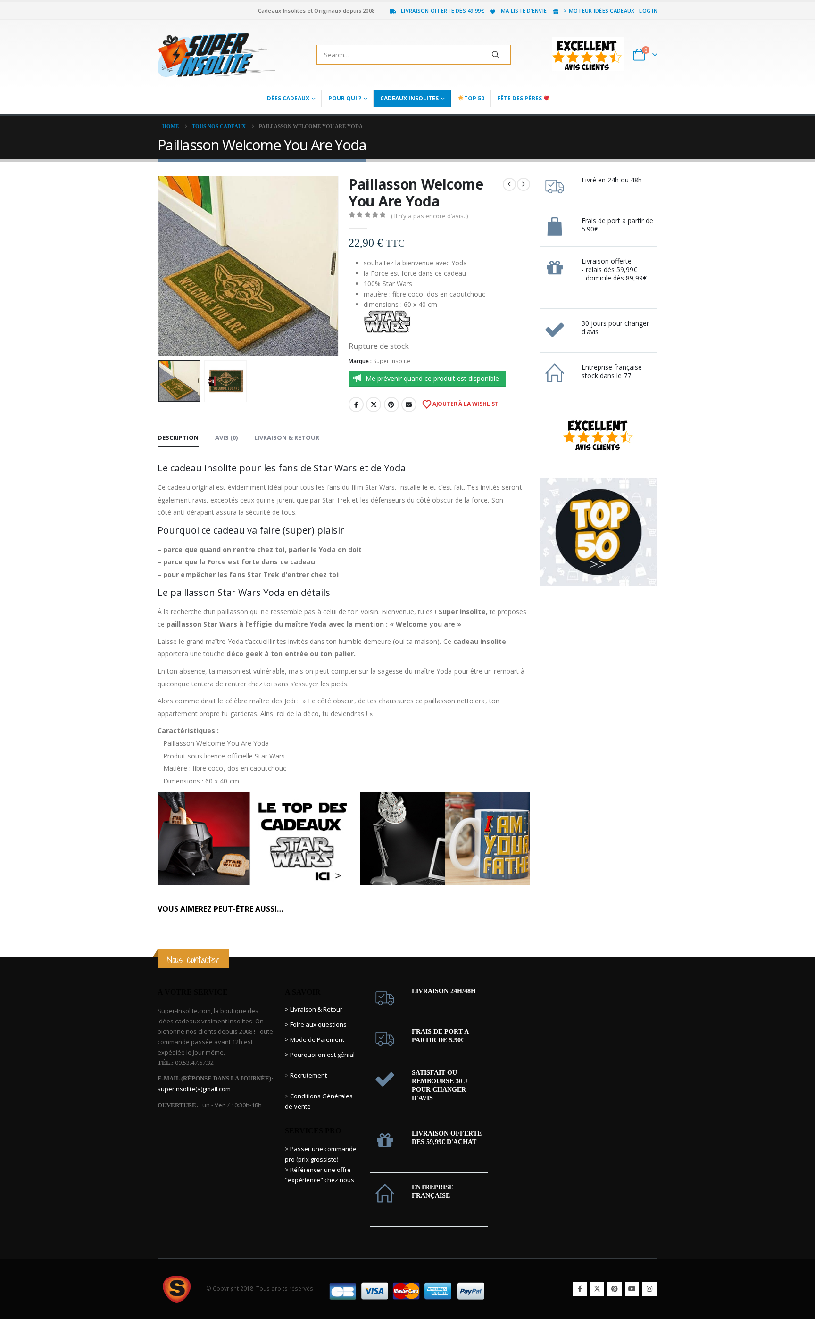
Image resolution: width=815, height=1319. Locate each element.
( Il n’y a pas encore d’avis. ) (429, 216)
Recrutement (308, 1075)
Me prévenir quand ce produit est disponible (432, 378)
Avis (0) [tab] (226, 437)
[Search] (495, 54)
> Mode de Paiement (314, 1039)
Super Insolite (391, 361)
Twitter (373, 404)
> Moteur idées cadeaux (599, 10)
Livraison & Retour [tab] (286, 437)
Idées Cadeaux (287, 98)
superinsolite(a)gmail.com (194, 1089)
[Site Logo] (216, 55)
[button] (160, 266)
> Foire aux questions (316, 1024)
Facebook (356, 404)
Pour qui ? (344, 98)
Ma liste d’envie (524, 10)
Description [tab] (178, 437)
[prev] (509, 184)
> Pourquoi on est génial (320, 1054)
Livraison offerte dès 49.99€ (442, 10)
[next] (523, 184)
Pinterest (391, 404)
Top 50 (474, 98)
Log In (648, 10)
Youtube (632, 1289)
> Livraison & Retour (313, 1009)
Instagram (649, 1289)
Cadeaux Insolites (409, 98)
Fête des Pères (520, 98)
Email (408, 404)
